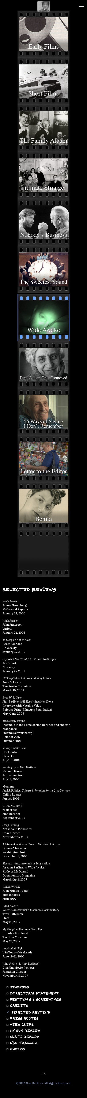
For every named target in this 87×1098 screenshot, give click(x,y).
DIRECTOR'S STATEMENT (34, 993)
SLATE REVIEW (24, 1037)
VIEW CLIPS (21, 1024)
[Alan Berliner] (43, 6)
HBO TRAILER (23, 1043)
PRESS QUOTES (23, 1018)
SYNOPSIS (19, 987)
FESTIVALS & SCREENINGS (35, 999)
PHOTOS (17, 1049)
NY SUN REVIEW (24, 1030)
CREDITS (18, 1005)
